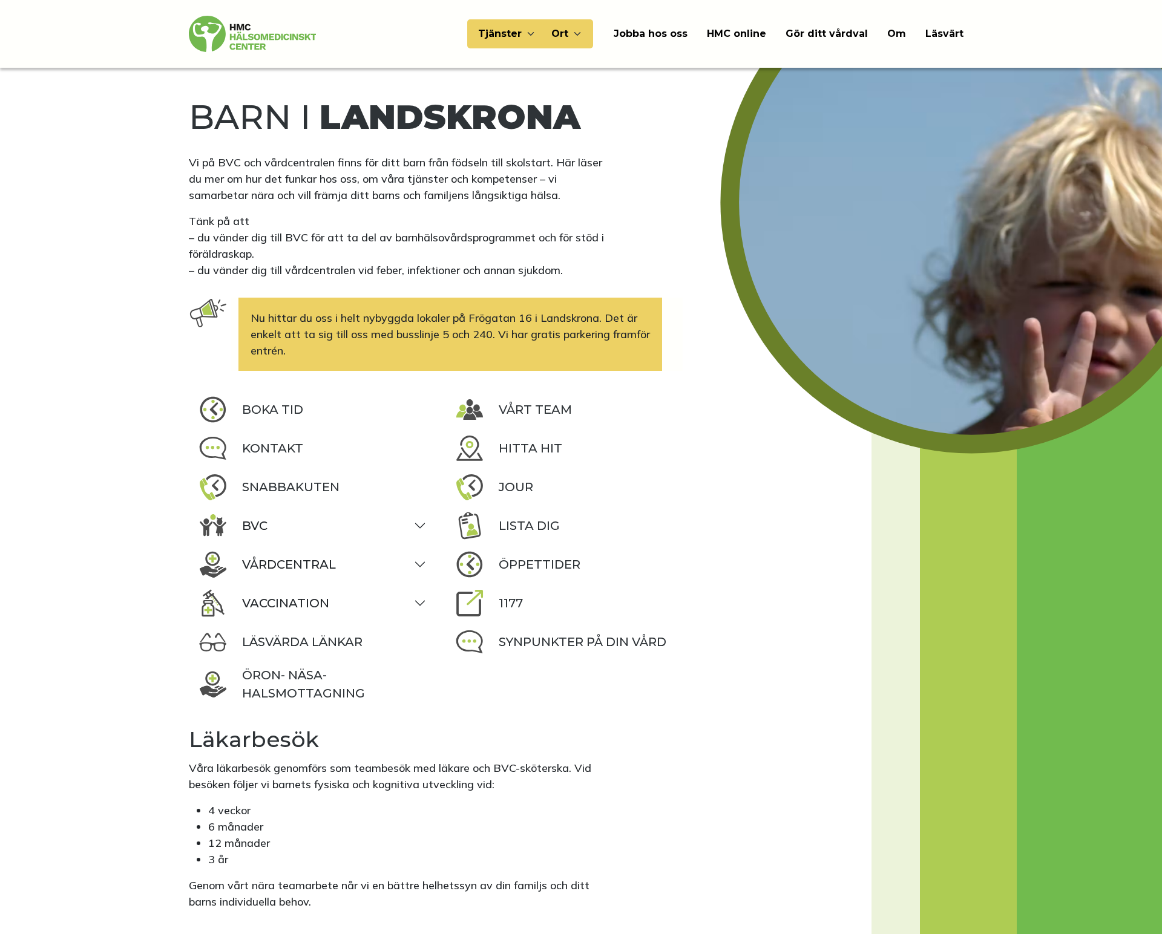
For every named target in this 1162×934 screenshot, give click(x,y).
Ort (559, 33)
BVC (255, 525)
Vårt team (535, 409)
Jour (516, 487)
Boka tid (272, 409)
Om (896, 33)
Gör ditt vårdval (827, 33)
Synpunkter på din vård (582, 642)
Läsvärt (944, 33)
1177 (511, 603)
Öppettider (539, 564)
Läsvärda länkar (302, 642)
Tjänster (500, 33)
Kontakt (272, 448)
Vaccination (285, 603)
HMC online (736, 33)
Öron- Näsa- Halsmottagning (303, 684)
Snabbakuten (291, 487)
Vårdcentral (289, 564)
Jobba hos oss (651, 33)
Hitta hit (530, 448)
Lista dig (529, 525)
